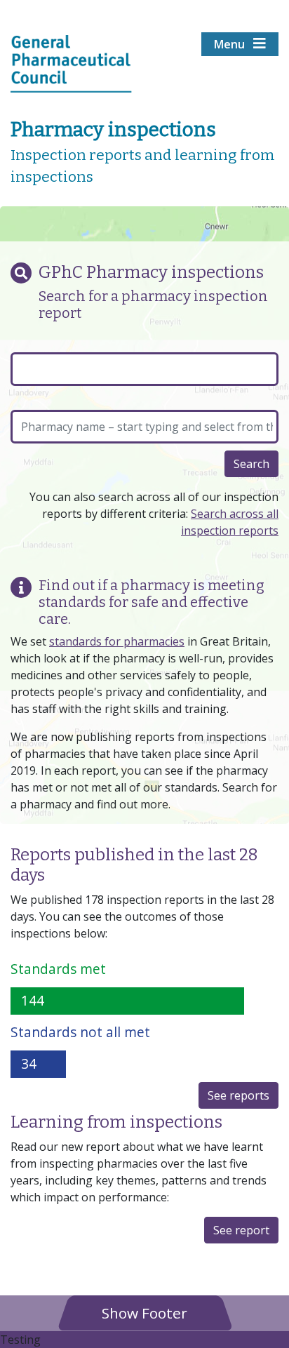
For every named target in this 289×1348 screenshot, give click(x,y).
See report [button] (241, 1230)
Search (251, 464)
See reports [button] (238, 1095)
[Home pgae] (71, 62)
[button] (144, 1312)
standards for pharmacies (116, 641)
